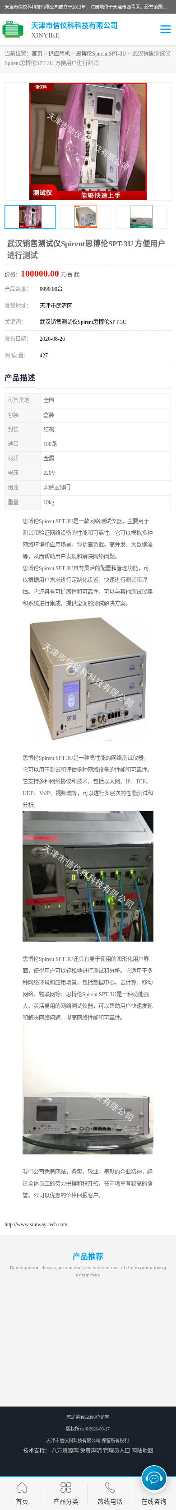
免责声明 (91, 1451)
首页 (37, 54)
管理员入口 (116, 1451)
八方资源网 (65, 1451)
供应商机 (59, 54)
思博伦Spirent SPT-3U (101, 54)
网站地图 (142, 1451)
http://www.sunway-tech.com (36, 1224)
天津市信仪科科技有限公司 (73, 1440)
